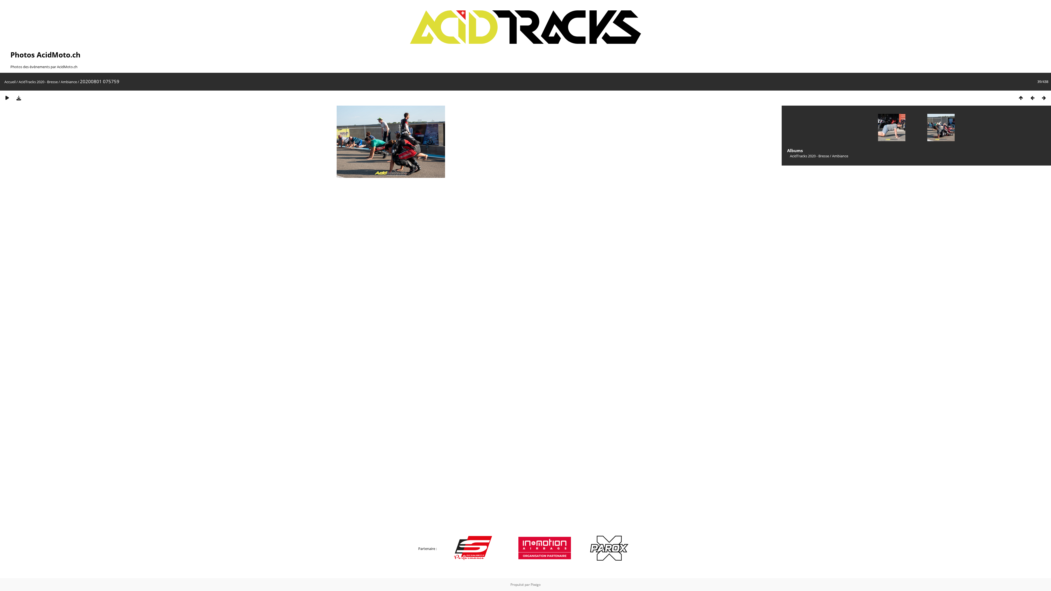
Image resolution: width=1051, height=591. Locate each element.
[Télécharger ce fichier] (18, 98)
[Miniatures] (1021, 98)
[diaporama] (7, 98)
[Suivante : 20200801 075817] (1044, 98)
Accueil (10, 81)
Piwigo (536, 584)
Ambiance (69, 81)
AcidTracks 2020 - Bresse (38, 81)
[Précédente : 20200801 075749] (1032, 98)
